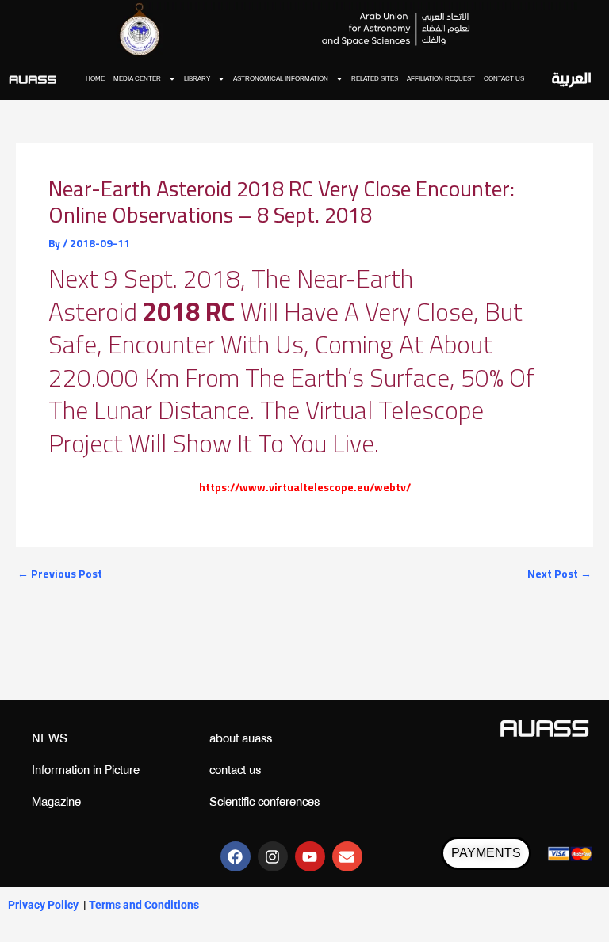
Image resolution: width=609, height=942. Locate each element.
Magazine (56, 803)
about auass (240, 739)
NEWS (49, 739)
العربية (572, 79)
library (197, 78)
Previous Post (59, 574)
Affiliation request (441, 78)
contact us (504, 78)
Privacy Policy (43, 904)
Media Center (137, 78)
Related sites (374, 78)
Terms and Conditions (144, 904)
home (95, 78)
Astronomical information (280, 78)
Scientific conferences (264, 803)
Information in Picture (86, 771)
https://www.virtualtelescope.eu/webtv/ (305, 487)
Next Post (559, 574)
